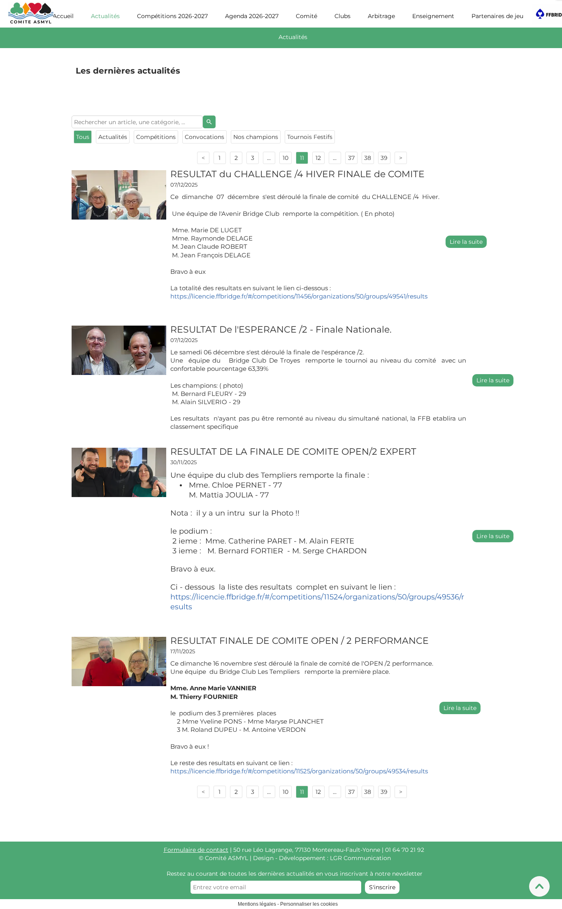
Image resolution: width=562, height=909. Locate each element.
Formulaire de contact (196, 849)
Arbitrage (381, 16)
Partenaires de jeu (497, 16)
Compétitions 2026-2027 (172, 16)
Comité (306, 16)
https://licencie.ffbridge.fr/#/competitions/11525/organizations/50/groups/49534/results (299, 771)
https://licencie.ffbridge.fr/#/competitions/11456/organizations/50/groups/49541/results (298, 296)
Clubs (342, 16)
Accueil (63, 16)
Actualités (105, 16)
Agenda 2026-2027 (252, 16)
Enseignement (433, 16)
